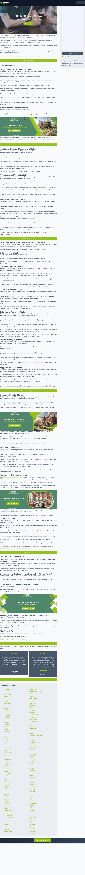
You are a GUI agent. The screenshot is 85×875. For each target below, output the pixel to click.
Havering (32, 831)
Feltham (32, 798)
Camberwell (7, 706)
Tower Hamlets (7, 759)
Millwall (6, 766)
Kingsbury (32, 717)
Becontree (33, 803)
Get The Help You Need (28, 145)
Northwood (33, 822)
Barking (32, 756)
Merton (5, 780)
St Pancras (6, 720)
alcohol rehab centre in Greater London (12, 477)
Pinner (32, 805)
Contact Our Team (29, 680)
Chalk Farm (7, 741)
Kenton (32, 752)
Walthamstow (33, 738)
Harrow (32, 763)
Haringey (6, 820)
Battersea (6, 701)
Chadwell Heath (34, 815)
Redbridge (33, 759)
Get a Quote (28, 23)
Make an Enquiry (42, 840)
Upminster (33, 833)
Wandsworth (7, 722)
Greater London (8, 831)
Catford (6, 796)
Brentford (6, 827)
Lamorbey (33, 784)
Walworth (6, 710)
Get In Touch (72, 53)
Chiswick (6, 769)
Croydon (32, 707)
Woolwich (32, 731)
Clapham (27, 640)
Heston (32, 768)
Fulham (6, 727)
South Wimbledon (8, 782)
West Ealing (33, 710)
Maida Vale (6, 731)
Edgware (32, 770)
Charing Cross (16, 640)
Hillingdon (32, 808)
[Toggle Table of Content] (13, 65)
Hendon (32, 696)
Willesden (6, 787)
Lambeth (6, 708)
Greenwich (6, 785)
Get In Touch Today (28, 60)
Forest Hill (6, 764)
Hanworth (32, 789)
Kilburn (5, 750)
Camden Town (7, 734)
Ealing (32, 724)
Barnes (5, 757)
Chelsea (9, 640)
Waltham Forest (34, 742)
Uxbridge (32, 824)
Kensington (7, 717)
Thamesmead (33, 782)
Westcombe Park (8, 817)
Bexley (32, 810)
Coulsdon (32, 794)
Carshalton (33, 728)
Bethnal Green (7, 752)
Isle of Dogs (7, 775)
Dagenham (33, 817)
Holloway (6, 755)
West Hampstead (8, 762)
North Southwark (8, 703)
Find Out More (29, 552)
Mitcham (6, 799)
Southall (32, 761)
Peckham (6, 724)
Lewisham (6, 794)
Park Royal (6, 813)
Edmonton (33, 754)
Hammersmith (7, 748)
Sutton (32, 740)
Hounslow (32, 749)
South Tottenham (8, 815)
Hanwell (32, 726)
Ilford (31, 766)
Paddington (7, 715)
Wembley (32, 700)
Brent (5, 822)
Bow (5, 778)
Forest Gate (33, 705)
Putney (5, 743)
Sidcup (32, 780)
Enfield (32, 796)
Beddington (33, 703)
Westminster (3, 640)
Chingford (32, 787)
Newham (32, 712)
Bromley (6, 792)
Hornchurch (33, 829)
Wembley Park (34, 714)
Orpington (32, 812)
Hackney (6, 771)
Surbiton (32, 745)
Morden (6, 808)
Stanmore (32, 791)
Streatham (6, 745)
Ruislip (32, 819)
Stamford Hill (7, 803)
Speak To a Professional (29, 238)
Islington (6, 738)
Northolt (32, 773)
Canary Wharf (7, 773)
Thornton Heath (8, 810)
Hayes (32, 801)
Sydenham (6, 789)
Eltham (32, 733)
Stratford (6, 824)
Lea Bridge (6, 806)
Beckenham (33, 689)
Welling (32, 775)
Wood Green (33, 698)
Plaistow (32, 693)
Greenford (33, 747)
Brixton (5, 713)
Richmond (6, 829)
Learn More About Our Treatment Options (28, 391)
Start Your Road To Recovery (28, 644)
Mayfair (22, 640)
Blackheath (6, 801)
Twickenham (33, 721)
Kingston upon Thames (36, 735)
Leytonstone (33, 719)
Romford (32, 826)
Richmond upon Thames (36, 691)
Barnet (32, 777)
